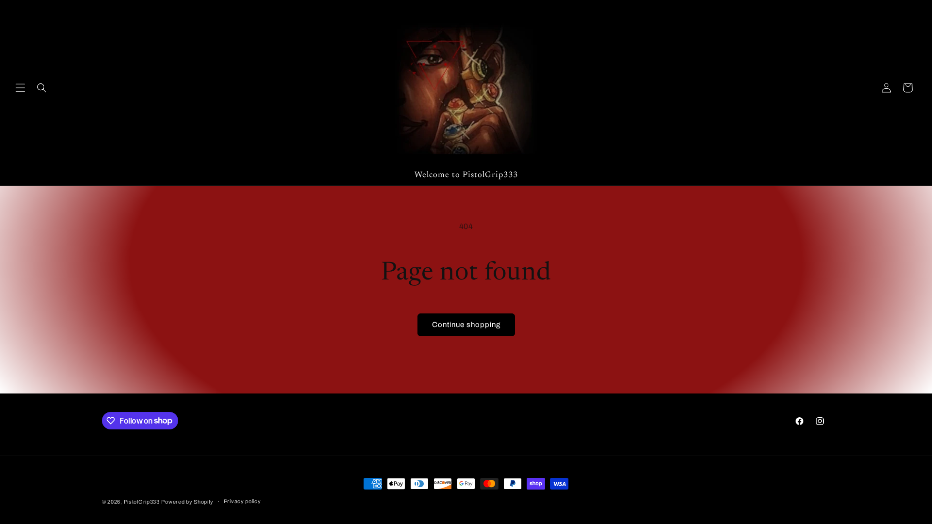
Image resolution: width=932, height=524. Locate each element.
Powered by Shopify (187, 502)
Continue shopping (466, 324)
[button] (20, 87)
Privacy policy (242, 501)
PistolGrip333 (142, 502)
